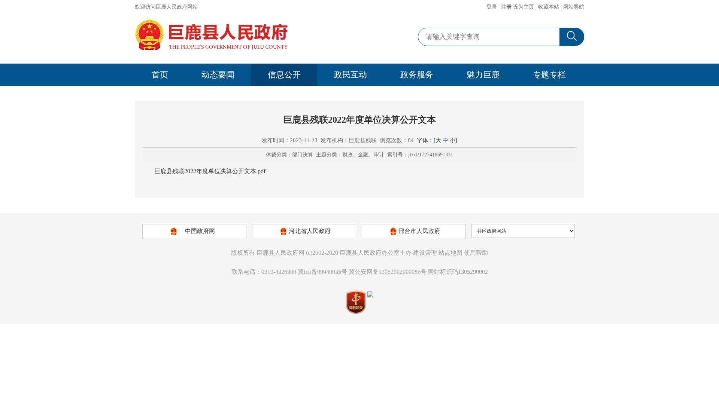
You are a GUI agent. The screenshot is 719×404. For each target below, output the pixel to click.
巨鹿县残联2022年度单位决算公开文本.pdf (210, 171)
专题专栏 (549, 74)
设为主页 (523, 7)
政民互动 (350, 74)
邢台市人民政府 (419, 231)
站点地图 (450, 253)
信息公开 (284, 74)
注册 (506, 7)
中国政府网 (200, 231)
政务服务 (416, 74)
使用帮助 (476, 253)
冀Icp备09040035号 (322, 272)
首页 (160, 74)
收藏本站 (548, 7)
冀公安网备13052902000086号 (388, 272)
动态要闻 (217, 74)
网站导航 (573, 7)
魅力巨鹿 (483, 74)
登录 (491, 7)
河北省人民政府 (310, 231)
